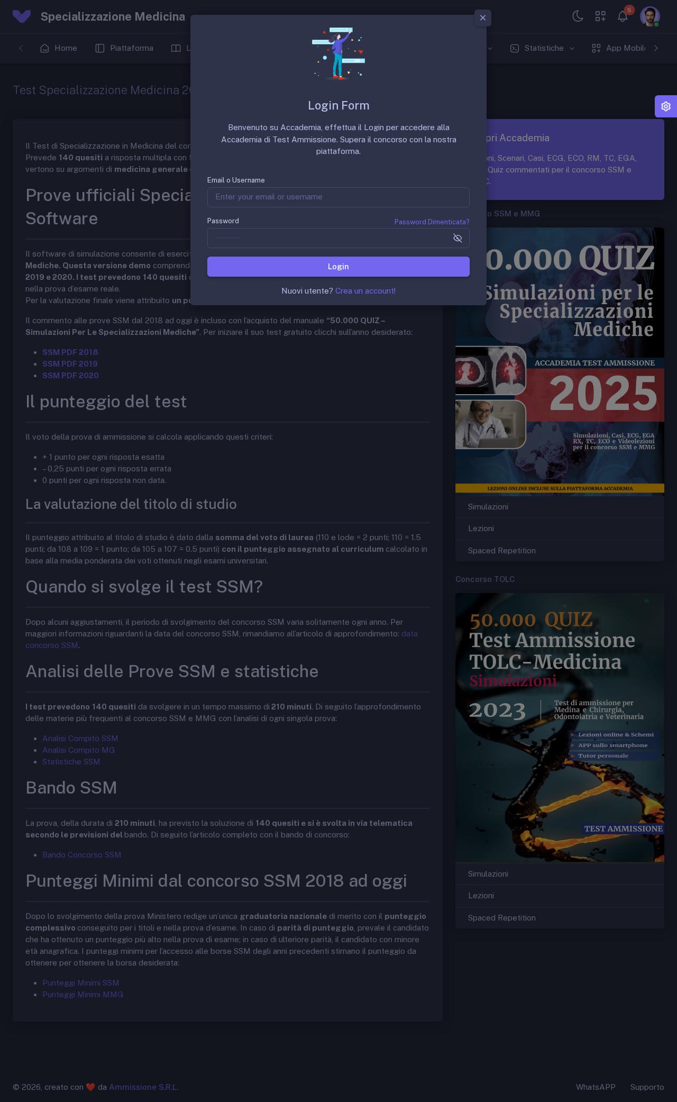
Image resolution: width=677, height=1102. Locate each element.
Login (338, 265)
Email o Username (236, 180)
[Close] (482, 18)
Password (223, 221)
